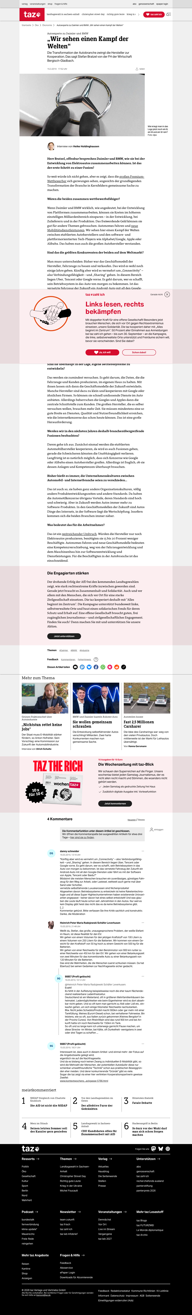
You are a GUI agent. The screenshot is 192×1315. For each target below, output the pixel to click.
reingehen (27, 1243)
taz (31, 1149)
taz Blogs (141, 1220)
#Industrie (84, 650)
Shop (25, 1273)
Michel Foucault (69, 1190)
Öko (37, 25)
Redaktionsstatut (121, 1290)
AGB (142, 1295)
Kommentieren (68, 659)
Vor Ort (102, 1224)
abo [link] (134, 4)
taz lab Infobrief (69, 1234)
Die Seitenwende (107, 1176)
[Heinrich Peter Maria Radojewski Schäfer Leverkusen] (51, 925)
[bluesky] (160, 1150)
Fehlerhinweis (84, 659)
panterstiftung (144, 1185)
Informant (104, 1295)
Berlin (25, 1190)
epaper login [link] (162, 4)
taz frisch (65, 1224)
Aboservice (66, 1267)
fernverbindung (30, 1224)
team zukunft (67, 1219)
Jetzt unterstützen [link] (64, 636)
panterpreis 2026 (146, 1190)
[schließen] (167, 294)
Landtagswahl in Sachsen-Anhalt (74, 1169)
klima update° (29, 1229)
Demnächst (104, 1219)
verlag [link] (25, 4)
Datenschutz (118, 1295)
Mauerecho (28, 1234)
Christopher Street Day (73, 1176)
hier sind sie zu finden (82, 837)
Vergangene (105, 1234)
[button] (168, 14)
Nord (24, 1195)
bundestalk (28, 1219)
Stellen (102, 1181)
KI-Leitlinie (162, 1290)
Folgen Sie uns (142, 1149)
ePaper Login (67, 1272)
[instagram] (167, 1150)
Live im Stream (106, 1229)
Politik (25, 1166)
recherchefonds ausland (150, 1181)
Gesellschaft (29, 1176)
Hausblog (103, 1171)
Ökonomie (47, 25)
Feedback (65, 1263)
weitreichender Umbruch (79, 534)
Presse (102, 1185)
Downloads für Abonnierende (76, 1277)
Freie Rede (28, 1238)
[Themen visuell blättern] (139, 14)
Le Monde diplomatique (149, 1230)
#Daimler (63, 650)
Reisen (25, 1263)
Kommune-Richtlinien (143, 1290)
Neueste (132, 819)
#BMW (74, 650)
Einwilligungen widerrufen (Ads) (115, 1300)
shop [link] (50, 4)
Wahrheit (27, 1200)
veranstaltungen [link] (37, 4)
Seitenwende (153, 1295)
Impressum (132, 1295)
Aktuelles (103, 1166)
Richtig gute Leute (70, 1181)
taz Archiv (142, 1234)
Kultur (25, 1181)
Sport (25, 1185)
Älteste (141, 819)
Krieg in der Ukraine (71, 1185)
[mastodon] (153, 1150)
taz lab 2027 (105, 1238)
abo (138, 1166)
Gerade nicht (156, 294)
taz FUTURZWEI (145, 1225)
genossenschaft (145, 1171)
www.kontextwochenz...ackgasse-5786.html (84, 1080)
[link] (64, 14)
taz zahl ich (142, 1176)
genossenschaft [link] (146, 4)
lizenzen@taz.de (43, 1295)
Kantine (26, 1268)
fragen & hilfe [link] (61, 4)
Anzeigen (27, 1278)
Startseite (26, 25)
